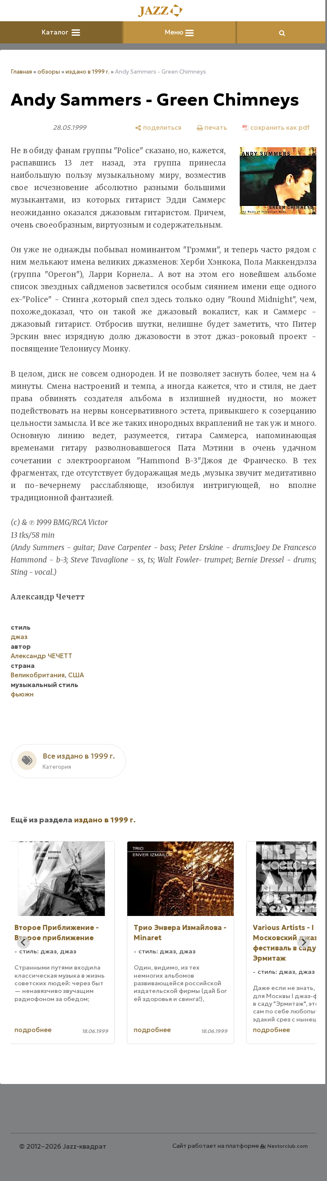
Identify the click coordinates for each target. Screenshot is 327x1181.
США (76, 687)
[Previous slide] (23, 954)
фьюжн (22, 706)
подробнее (51, 1042)
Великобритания (38, 687)
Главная (21, 71)
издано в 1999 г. (87, 71)
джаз (19, 649)
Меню (172, 32)
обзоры (48, 71)
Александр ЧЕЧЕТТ (41, 668)
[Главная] (160, 11)
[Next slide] (297, 954)
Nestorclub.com (281, 1158)
